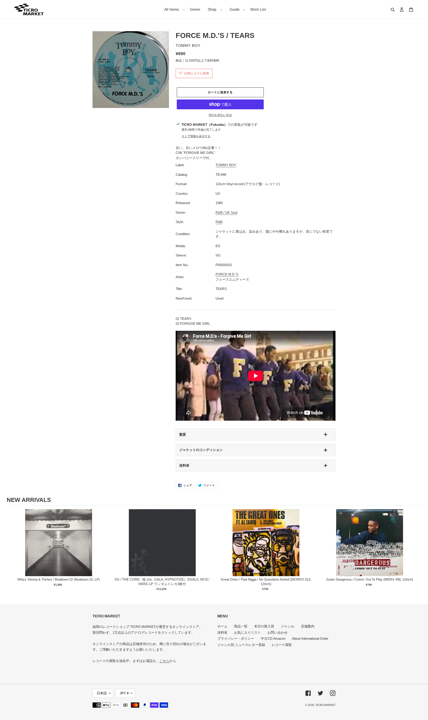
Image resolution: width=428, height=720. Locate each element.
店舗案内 (307, 626)
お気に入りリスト (247, 632)
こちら (164, 661)
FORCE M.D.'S (227, 274)
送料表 (184, 465)
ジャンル (287, 626)
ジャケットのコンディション (201, 450)
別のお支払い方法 (220, 115)
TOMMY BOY (226, 165)
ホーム (222, 626)
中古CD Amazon (273, 638)
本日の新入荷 (264, 626)
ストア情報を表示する (195, 136)
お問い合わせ (278, 632)
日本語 (102, 693)
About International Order (310, 638)
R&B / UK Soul (226, 212)
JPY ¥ (124, 693)
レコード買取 (282, 645)
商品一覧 (240, 626)
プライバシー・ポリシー (235, 638)
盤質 (182, 434)
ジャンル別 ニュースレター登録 (241, 645)
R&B (219, 222)
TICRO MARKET (325, 705)
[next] (416, 551)
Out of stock (59, 547)
